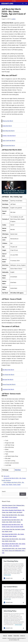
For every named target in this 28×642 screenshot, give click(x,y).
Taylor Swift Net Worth (8, 140)
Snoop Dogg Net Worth (8, 384)
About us (5, 635)
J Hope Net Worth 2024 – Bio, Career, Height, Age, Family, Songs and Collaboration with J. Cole (14, 550)
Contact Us (22, 635)
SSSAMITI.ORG (7, 4)
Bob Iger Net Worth (7, 379)
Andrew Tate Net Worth (9, 135)
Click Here (18, 470)
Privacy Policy (16, 635)
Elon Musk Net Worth (8, 374)
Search (4, 491)
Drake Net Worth (7, 126)
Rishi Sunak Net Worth (8, 145)
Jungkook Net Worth (8, 389)
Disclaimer (10, 635)
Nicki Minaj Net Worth (8, 130)
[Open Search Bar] (22, 3)
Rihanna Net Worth (7, 121)
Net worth (6, 476)
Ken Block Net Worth (8, 369)
